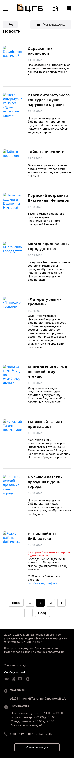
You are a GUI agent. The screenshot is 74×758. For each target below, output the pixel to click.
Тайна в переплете (46, 151)
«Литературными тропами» (45, 301)
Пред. (16, 602)
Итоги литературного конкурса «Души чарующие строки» (49, 100)
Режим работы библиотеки (42, 536)
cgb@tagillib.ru (45, 734)
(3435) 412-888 (20, 734)
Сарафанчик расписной (40, 50)
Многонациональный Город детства (49, 246)
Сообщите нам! (14, 672)
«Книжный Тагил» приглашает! (45, 424)
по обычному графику (42, 583)
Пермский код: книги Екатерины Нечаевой (48, 197)
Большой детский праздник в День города (45, 482)
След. (42, 613)
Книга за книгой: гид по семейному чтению (47, 371)
